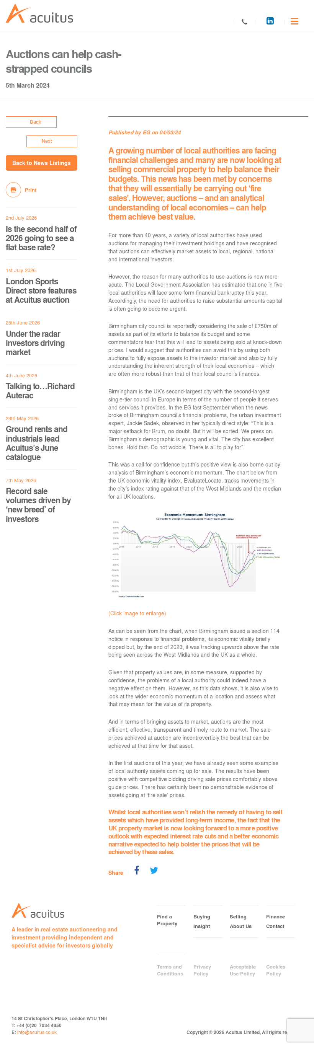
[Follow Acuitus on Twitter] (154, 871)
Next (47, 140)
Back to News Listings (41, 163)
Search (222, 22)
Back (35, 121)
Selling (238, 916)
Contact (244, 22)
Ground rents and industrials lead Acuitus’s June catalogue (36, 443)
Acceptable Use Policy (243, 970)
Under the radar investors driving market (35, 343)
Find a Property (167, 920)
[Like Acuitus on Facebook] (136, 871)
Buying (201, 916)
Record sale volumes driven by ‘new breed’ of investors (38, 505)
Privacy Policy (202, 970)
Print (30, 189)
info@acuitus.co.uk (37, 1032)
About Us (241, 926)
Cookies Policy (275, 970)
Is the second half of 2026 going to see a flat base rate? (41, 238)
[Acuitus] (39, 13)
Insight (201, 926)
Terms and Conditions (170, 970)
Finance (275, 916)
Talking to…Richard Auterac (40, 390)
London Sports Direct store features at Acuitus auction (41, 290)
